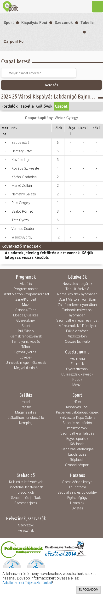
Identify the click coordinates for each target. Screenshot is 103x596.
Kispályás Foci (34, 22)
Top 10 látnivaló (77, 289)
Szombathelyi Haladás (77, 433)
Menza (77, 385)
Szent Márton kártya (77, 482)
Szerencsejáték (25, 503)
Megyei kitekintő (26, 368)
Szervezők (26, 525)
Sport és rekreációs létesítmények (77, 425)
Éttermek (77, 364)
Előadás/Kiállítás (26, 315)
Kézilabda (77, 444)
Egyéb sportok (77, 439)
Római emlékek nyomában (77, 294)
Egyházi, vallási (25, 352)
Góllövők (44, 106)
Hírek (77, 402)
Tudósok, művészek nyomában (77, 312)
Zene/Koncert (25, 299)
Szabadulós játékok (26, 498)
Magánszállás (25, 412)
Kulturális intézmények (26, 482)
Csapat (61, 106)
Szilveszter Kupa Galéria (77, 417)
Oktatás (77, 508)
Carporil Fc (13, 41)
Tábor (25, 347)
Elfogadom (88, 589)
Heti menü (77, 358)
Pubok (77, 379)
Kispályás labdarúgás (77, 449)
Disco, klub (25, 492)
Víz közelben (77, 336)
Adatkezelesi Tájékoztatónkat (27, 582)
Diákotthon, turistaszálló (25, 417)
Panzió (26, 407)
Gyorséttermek (77, 369)
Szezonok (64, 22)
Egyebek (26, 357)
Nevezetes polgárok (77, 284)
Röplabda (77, 460)
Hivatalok (77, 503)
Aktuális (26, 284)
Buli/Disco (26, 331)
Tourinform (77, 487)
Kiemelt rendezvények (26, 336)
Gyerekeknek (25, 320)
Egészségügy (77, 498)
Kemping (26, 423)
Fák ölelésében (77, 331)
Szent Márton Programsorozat (26, 294)
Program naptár (26, 289)
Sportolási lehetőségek (26, 487)
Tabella (87, 22)
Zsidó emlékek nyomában (77, 305)
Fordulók (9, 106)
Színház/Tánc (25, 310)
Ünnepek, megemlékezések (26, 362)
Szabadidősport (77, 465)
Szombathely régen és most (77, 320)
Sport (9, 22)
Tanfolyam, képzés (25, 341)
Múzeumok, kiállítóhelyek (77, 326)
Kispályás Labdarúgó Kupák (77, 412)
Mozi (25, 305)
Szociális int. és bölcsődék (77, 492)
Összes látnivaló (77, 341)
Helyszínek (26, 530)
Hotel (26, 402)
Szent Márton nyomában (77, 299)
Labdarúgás (77, 454)
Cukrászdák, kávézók (77, 374)
